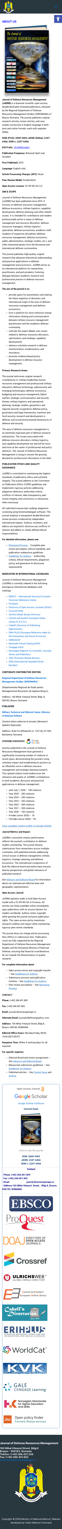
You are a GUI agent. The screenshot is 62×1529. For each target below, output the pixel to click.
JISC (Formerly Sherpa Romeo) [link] (24, 658)
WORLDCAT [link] (14, 640)
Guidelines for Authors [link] (20, 556)
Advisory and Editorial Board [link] (20, 879)
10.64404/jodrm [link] (21, 147)
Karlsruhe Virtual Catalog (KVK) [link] (24, 643)
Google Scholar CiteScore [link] (31, 1103)
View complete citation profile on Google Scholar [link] (27, 826)
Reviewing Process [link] (18, 545)
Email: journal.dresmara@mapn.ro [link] (18, 1460)
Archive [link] (12, 1076)
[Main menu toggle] (56, 7)
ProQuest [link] (13, 603)
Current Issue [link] (40, 1072)
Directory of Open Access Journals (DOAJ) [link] (30, 607)
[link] (58, 19)
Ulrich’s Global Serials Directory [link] (24, 614)
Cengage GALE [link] (16, 647)
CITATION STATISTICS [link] (14, 741)
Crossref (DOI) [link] (16, 611)
